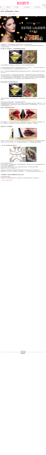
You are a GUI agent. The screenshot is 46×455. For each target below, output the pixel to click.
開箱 (7, 9)
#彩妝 (11, 180)
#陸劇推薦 (8, 7)
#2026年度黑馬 (37, 7)
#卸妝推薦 (17, 7)
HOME (2, 9)
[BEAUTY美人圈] (23, 3)
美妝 (4, 9)
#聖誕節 (3, 180)
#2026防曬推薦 (26, 7)
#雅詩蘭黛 (7, 180)
